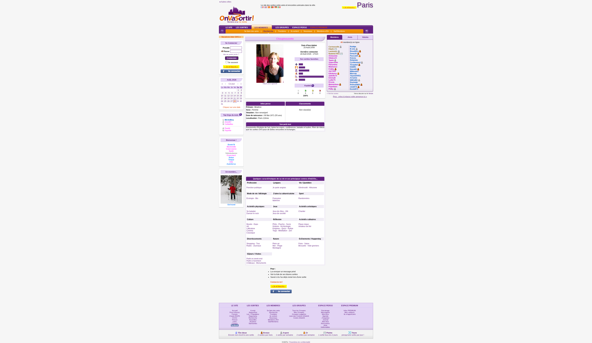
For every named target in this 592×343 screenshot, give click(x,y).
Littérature (251, 228)
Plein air (276, 244)
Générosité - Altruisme (307, 188)
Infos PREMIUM (350, 310)
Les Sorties (242, 27)
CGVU (234, 318)
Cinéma (250, 231)
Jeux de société (279, 213)
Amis (350, 37)
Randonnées (303, 198)
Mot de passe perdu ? (231, 54)
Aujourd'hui (253, 312)
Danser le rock (253, 213)
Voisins (365, 37)
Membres (334, 37)
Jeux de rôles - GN (280, 211)
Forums (235, 314)
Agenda (325, 316)
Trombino (282, 31)
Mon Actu (325, 314)
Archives (253, 322)
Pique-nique (303, 224)
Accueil (234, 310)
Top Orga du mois (230, 115)
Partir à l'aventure (254, 261)
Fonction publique (254, 188)
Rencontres (325, 323)
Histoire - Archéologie (282, 226)
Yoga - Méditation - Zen (282, 231)
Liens (235, 322)
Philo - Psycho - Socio (282, 224)
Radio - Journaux (254, 246)
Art (248, 226)
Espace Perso (299, 27)
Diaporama (253, 316)
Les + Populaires (253, 314)
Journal (325, 320)
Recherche (268, 31)
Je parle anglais (279, 188)
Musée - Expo (252, 224)
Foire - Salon (303, 244)
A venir (252, 310)
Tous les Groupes (299, 310)
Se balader (251, 211)
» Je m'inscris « (349, 7)
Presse (234, 320)
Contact (235, 323)
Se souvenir (233, 62)
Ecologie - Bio (252, 198)
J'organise (325, 318)
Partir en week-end (254, 259)
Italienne (276, 200)
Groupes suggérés (299, 314)
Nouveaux (308, 31)
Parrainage (325, 310)
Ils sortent (295, 31)
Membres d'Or (323, 31)
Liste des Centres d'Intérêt (299, 316)
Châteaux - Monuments (256, 263)
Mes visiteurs (350, 312)
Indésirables (325, 327)
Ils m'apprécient (350, 314)
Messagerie (325, 312)
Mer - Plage (277, 246)
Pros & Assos (235, 312)
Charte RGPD (234, 316)
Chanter (301, 211)
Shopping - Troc (253, 244)
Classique (251, 233)
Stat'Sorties (253, 323)
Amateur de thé (304, 226)
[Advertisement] (317, 16)
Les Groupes (282, 27)
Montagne (277, 248)
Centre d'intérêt (299, 318)
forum (371, 93)
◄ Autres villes (225, 2)
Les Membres (261, 28)
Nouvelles (253, 320)
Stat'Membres (339, 31)
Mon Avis (325, 322)
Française (277, 198)
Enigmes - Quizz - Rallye (283, 228)
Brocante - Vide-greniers (308, 246)
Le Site (229, 27)
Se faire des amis (251, 31)
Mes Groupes (299, 312)
